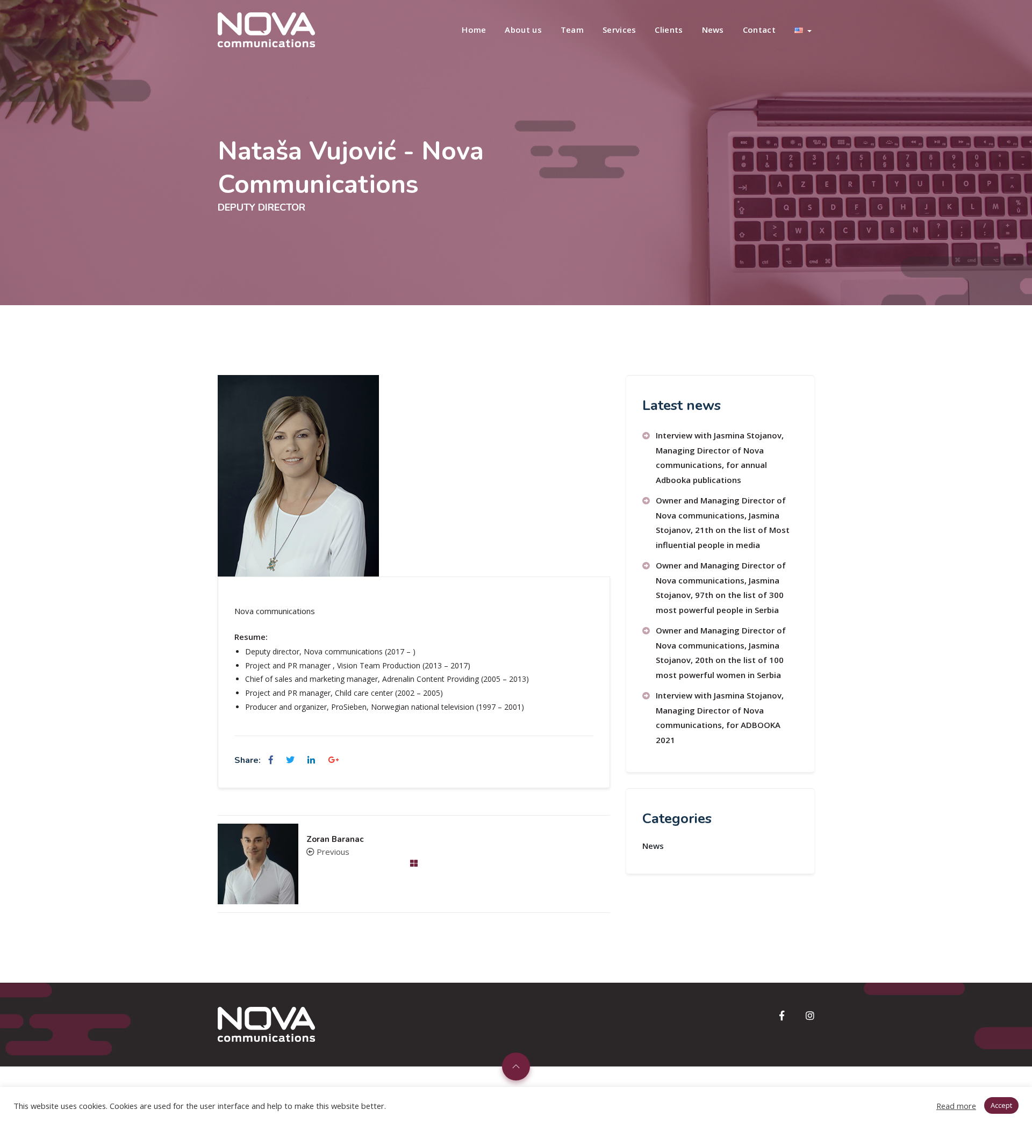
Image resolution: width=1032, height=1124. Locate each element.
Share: (247, 760)
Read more (956, 1106)
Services (619, 29)
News (713, 29)
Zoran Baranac (334, 839)
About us (523, 29)
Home (474, 29)
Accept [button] (1001, 1105)
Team (572, 29)
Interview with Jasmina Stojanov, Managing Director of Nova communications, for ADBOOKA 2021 (720, 717)
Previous (331, 851)
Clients (669, 29)
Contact (759, 29)
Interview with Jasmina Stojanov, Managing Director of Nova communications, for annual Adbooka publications (720, 457)
